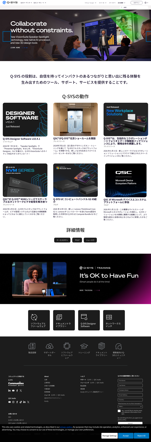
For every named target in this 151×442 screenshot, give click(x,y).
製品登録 (83, 386)
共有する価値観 (49, 386)
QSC (9, 417)
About (46, 376)
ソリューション (89, 3)
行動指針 (47, 389)
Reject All (141, 435)
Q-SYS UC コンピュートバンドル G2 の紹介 (75, 200)
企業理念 (47, 383)
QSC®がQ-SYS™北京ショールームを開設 (74, 138)
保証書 (82, 389)
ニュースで (90, 240)
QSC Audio (12, 399)
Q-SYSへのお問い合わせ (16, 420)
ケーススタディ (62, 240)
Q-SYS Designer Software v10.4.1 (21, 138)
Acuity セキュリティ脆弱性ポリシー (91, 392)
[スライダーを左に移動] (4, 35)
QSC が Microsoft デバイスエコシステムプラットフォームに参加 (125, 201)
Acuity (46, 401)
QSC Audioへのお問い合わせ (17, 423)
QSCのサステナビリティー (53, 398)
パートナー (112, 3)
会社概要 (120, 3)
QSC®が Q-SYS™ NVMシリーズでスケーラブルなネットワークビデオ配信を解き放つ (25, 200)
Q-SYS (89, 380)
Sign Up (130, 423)
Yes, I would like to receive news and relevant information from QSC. (132, 412)
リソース (101, 3)
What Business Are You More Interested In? (130, 403)
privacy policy (122, 420)
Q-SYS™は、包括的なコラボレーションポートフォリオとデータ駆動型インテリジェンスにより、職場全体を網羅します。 (126, 141)
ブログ (77, 240)
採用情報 (47, 392)
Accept (126, 435)
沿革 (45, 380)
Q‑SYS (10, 380)
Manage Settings (109, 435)
